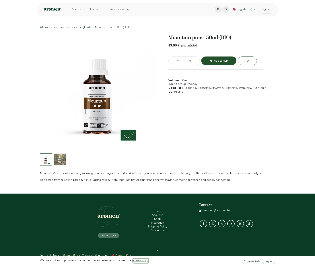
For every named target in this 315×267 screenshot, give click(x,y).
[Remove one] (175, 61)
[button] (225, 9)
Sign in (266, 9)
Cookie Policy (140, 260)
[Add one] (194, 61)
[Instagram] (212, 223)
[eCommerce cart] (218, 9)
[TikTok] (249, 223)
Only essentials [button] (252, 261)
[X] (221, 223)
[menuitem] (77, 9)
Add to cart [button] (220, 60)
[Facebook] (203, 223)
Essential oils (67, 27)
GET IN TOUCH (108, 235)
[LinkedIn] (231, 223)
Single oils (85, 27)
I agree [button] (268, 261)
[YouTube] (240, 223)
